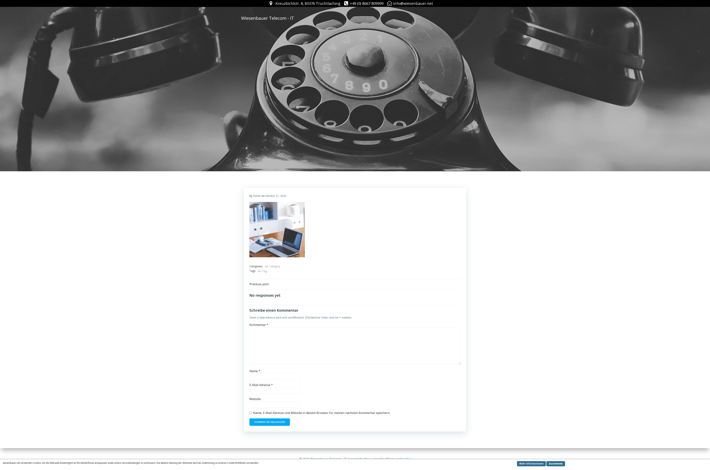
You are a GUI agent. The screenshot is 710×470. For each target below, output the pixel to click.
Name (254, 371)
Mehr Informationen (531, 463)
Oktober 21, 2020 (275, 196)
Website (255, 399)
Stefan (257, 196)
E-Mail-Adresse (261, 385)
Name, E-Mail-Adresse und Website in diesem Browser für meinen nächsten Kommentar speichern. (321, 413)
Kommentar (258, 325)
